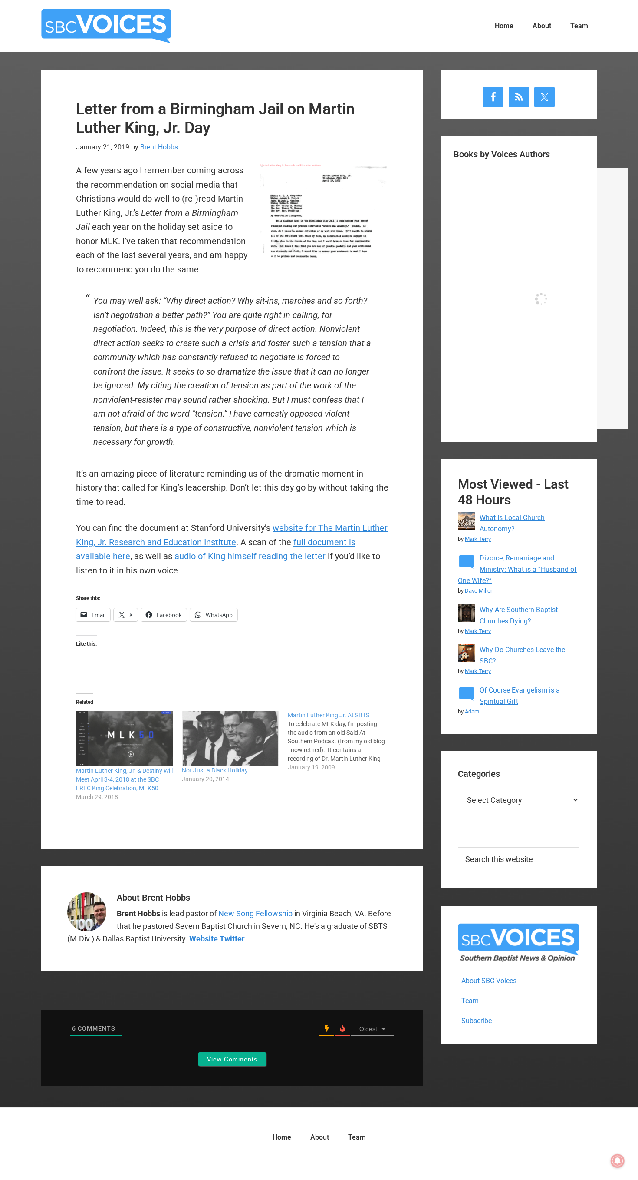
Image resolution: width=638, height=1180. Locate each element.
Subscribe (476, 1021)
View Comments (232, 1059)
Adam (472, 711)
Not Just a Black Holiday (215, 770)
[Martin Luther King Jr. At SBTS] (341, 741)
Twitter (232, 938)
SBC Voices (106, 26)
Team (470, 1001)
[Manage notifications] (618, 1161)
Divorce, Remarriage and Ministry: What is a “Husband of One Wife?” (517, 569)
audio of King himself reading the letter (250, 556)
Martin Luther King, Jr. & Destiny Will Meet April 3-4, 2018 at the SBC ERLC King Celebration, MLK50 (124, 779)
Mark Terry (478, 539)
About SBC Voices (488, 981)
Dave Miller (478, 590)
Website (203, 938)
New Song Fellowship (255, 913)
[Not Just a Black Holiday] (230, 738)
